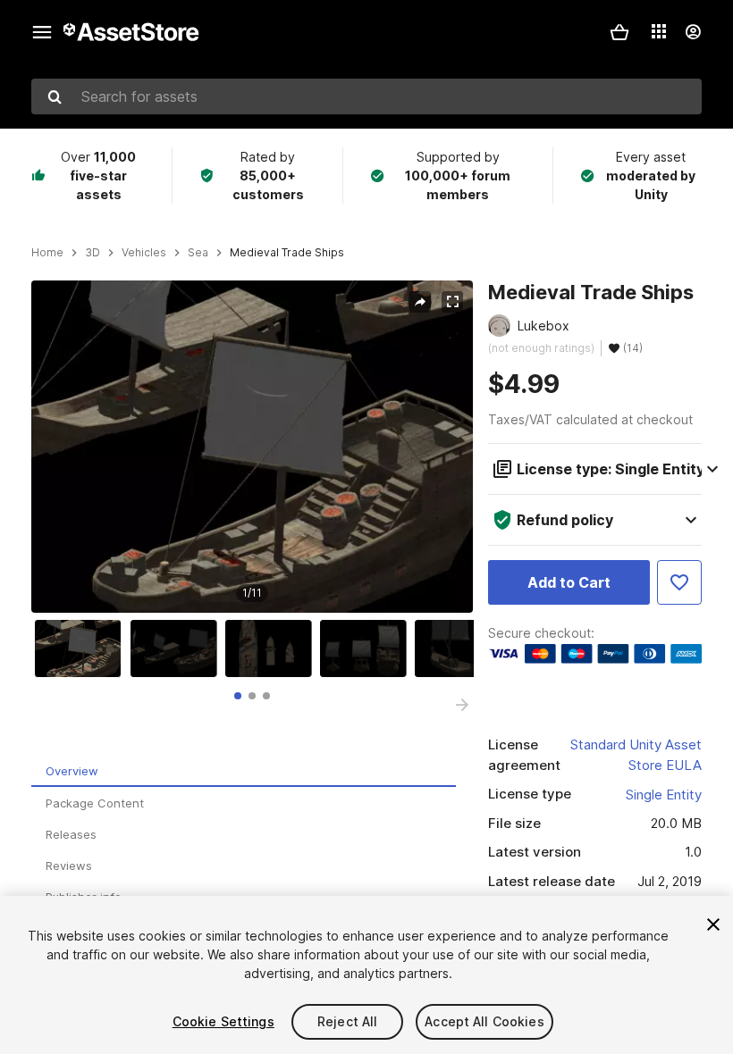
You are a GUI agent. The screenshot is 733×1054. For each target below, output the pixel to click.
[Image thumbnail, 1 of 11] (82, 648)
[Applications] (659, 31)
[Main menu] (42, 32)
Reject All (347, 1021)
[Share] (420, 302)
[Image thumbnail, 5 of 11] (462, 648)
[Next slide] (462, 704)
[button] (619, 32)
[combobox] (366, 96)
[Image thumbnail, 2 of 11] (178, 648)
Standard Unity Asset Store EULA (636, 755)
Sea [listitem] (198, 253)
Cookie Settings (223, 1021)
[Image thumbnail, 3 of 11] (272, 648)
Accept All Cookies (484, 1021)
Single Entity (664, 794)
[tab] (237, 695)
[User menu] (693, 32)
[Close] (713, 924)
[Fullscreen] (452, 302)
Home (47, 253)
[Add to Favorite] (679, 582)
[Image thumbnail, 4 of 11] (367, 648)
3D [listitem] (92, 253)
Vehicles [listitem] (144, 253)
